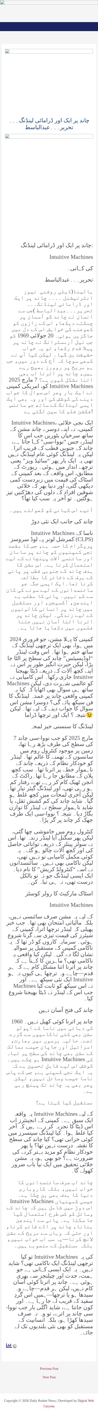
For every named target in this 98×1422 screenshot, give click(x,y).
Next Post (49, 1377)
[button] (49, 26)
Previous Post (49, 1368)
